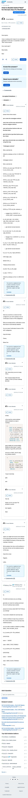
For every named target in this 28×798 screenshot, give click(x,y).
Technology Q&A (6, 5)
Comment (23, 59)
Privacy (7, 783)
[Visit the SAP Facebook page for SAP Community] (10, 779)
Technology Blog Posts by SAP (10, 706)
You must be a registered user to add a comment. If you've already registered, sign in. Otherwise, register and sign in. (14, 286)
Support (21, 791)
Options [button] (25, 12)
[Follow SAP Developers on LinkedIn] (17, 779)
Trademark (7, 791)
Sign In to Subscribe (19, 12)
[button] (18, 23)
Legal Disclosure (21, 787)
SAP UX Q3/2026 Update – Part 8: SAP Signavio (13, 705)
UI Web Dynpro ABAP (6, 28)
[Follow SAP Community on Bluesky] (12, 779)
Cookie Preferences (7, 794)
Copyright (7, 787)
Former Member (10, 19)
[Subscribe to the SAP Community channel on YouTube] (15, 779)
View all (3, 772)
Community (9, 2)
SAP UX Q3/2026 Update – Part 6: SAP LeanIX (13, 728)
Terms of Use (21, 783)
